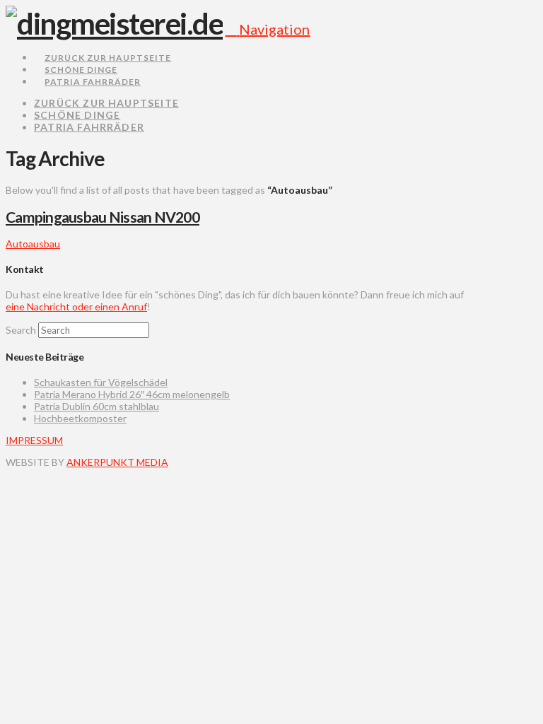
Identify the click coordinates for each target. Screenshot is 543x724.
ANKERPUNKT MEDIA (117, 462)
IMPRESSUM (34, 440)
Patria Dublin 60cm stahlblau (96, 406)
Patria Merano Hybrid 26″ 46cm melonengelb (132, 394)
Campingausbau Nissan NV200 (102, 217)
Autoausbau (33, 244)
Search (21, 330)
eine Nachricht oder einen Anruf (76, 306)
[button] (267, 29)
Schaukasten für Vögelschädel (101, 382)
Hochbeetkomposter (80, 418)
